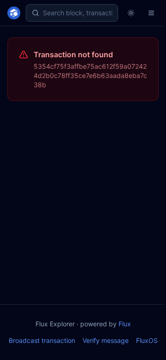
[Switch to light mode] (131, 13)
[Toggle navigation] (151, 13)
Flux (125, 324)
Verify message (106, 340)
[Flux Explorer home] (13, 12)
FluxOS (147, 340)
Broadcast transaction (42, 340)
